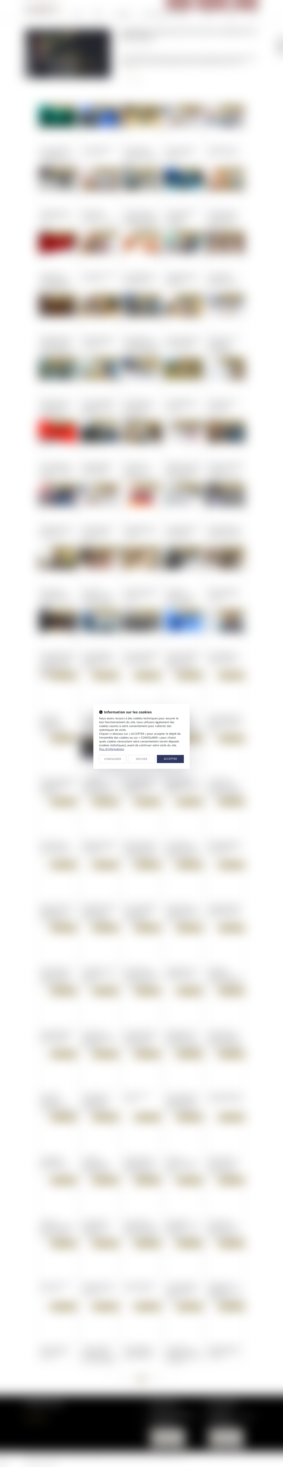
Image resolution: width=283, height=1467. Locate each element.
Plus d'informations (111, 749)
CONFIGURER (112, 759)
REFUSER (141, 759)
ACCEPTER (170, 759)
